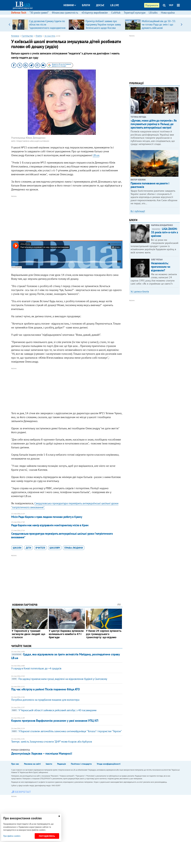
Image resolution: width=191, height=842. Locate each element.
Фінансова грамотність (65, 12)
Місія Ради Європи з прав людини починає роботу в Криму (46, 517)
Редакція (61, 763)
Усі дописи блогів (140, 291)
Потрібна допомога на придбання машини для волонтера (45, 700)
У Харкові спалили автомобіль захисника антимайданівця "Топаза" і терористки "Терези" (67, 731)
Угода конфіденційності (108, 763)
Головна (15, 35)
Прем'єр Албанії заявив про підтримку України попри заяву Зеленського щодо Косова (103, 24)
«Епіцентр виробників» (95, 12)
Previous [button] (9, 24)
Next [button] (181, 24)
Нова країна (168, 12)
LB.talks (153, 12)
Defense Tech (18, 12)
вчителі (40, 547)
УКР (171, 5)
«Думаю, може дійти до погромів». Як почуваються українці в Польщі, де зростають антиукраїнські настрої (154, 124)
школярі (54, 547)
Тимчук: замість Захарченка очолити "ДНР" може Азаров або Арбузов (51, 741)
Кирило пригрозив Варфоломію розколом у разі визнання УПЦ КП (54, 721)
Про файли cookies (11, 836)
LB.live (114, 5)
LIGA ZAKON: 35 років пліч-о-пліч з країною (164, 232)
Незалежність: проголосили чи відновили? (160, 266)
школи (17, 547)
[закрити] (59, 816)
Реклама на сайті (32, 763)
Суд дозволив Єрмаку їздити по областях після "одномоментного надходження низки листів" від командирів (47, 26)
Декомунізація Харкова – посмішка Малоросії (41, 753)
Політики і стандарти (81, 763)
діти (28, 547)
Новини (68, 5)
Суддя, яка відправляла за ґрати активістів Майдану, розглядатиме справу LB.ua (65, 656)
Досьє (100, 5)
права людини (73, 547)
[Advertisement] (66, 217)
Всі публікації (138, 211)
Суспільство (27, 35)
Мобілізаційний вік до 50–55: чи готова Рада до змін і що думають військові (159, 24)
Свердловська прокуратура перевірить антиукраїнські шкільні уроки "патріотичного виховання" (62, 535)
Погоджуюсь (47, 836)
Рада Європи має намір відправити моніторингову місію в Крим (50, 525)
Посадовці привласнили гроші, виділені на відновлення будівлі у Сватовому (59, 679)
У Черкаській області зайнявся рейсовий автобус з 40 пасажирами (54, 710)
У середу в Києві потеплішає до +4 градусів (36, 668)
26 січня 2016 (49, 36)
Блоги (86, 5)
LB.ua (96, 155)
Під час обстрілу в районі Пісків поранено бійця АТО (45, 689)
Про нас (15, 763)
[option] (39, 24)
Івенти (49, 763)
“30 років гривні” (39, 12)
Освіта (39, 35)
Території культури (134, 12)
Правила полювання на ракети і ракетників (150, 185)
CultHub (115, 12)
